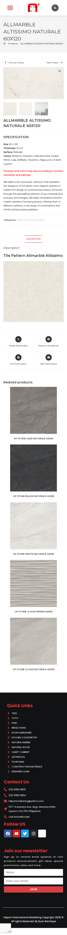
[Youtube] (16, 833)
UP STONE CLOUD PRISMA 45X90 (34, 611)
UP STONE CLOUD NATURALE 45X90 (33, 669)
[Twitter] (25, 833)
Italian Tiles (22, 220)
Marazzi (32, 220)
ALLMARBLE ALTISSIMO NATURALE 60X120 (42, 43)
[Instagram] (33, 833)
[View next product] (61, 62)
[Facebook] (8, 833)
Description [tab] (33, 239)
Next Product (53, 62)
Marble (41, 220)
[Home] (4, 43)
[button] (59, 71)
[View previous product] (5, 62)
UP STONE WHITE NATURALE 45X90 (33, 554)
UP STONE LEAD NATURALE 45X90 (33, 438)
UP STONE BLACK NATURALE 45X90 (33, 496)
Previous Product (16, 62)
